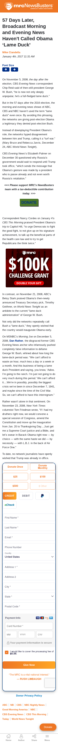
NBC (33, 709)
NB (12, 705)
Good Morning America (15, 709)
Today (5, 719)
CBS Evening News (12, 714)
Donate (48, 727)
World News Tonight (23, 719)
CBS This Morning (36, 714)
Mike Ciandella (11, 52)
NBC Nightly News (34, 705)
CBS (19, 705)
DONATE (29, 202)
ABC (4, 705)
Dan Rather (16, 340)
